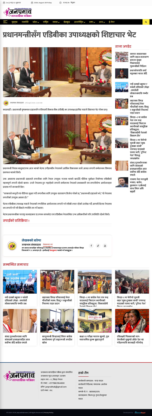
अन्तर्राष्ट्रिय (78, 22)
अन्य (101, 22)
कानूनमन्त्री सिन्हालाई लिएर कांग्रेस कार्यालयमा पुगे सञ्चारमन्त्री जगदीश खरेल (57, 340)
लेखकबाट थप (48, 244)
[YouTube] (105, 245)
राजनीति (25, 22)
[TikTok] (98, 245)
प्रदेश (35, 22)
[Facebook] (91, 245)
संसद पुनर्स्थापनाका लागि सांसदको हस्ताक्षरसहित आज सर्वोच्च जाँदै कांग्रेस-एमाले (138, 169)
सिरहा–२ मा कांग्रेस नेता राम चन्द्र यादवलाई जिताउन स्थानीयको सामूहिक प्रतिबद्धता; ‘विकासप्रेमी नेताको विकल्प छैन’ (138, 126)
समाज (55, 22)
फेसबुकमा (53, 250)
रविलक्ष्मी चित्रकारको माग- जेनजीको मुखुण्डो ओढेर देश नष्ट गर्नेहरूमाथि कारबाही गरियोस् (130, 340)
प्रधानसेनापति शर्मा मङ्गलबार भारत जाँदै (138, 72)
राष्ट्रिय (45, 22)
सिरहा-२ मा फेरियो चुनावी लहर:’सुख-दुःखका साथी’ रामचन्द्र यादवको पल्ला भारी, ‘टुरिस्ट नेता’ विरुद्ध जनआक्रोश (138, 149)
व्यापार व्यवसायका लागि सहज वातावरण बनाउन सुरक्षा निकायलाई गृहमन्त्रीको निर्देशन (139, 60)
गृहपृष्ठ (14, 22)
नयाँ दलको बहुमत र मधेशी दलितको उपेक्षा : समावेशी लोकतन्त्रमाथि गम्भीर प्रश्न (16, 300)
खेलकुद (67, 22)
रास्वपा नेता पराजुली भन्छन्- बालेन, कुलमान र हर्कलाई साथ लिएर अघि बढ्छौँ (139, 185)
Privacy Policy (48, 412)
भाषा (91, 22)
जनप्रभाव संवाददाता (17, 102)
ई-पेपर (111, 22)
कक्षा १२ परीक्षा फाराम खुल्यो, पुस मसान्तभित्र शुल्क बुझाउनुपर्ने (94, 338)
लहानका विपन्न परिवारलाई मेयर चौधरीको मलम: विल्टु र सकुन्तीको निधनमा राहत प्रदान (139, 107)
